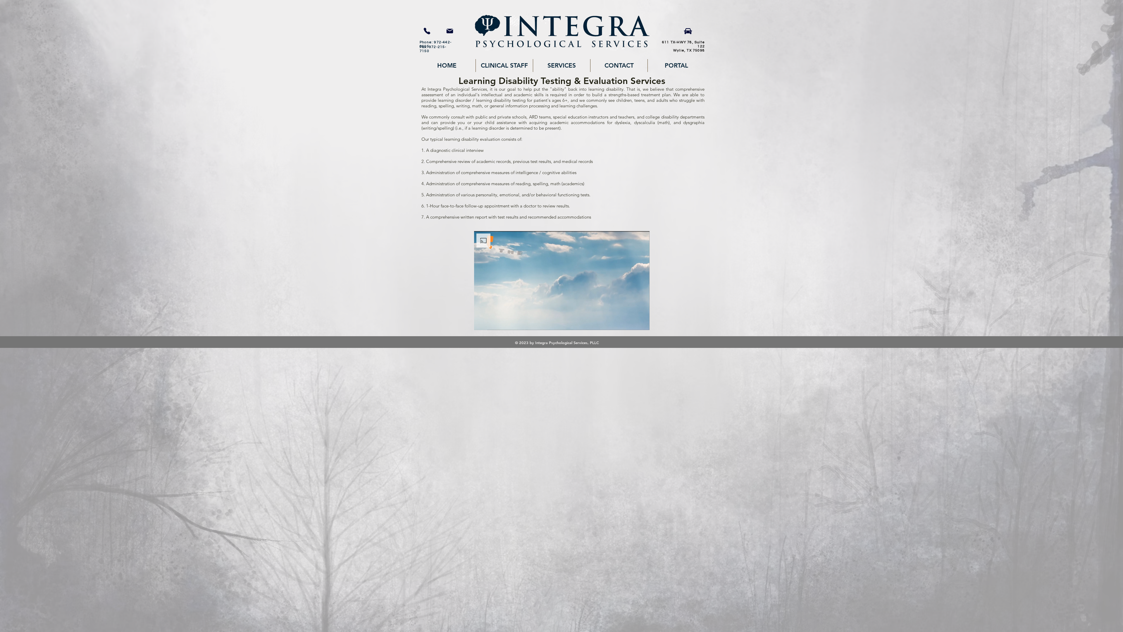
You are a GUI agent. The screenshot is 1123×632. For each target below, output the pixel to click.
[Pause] (481, 322)
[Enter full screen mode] (641, 322)
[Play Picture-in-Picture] (631, 322)
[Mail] (449, 31)
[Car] (688, 31)
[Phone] (426, 31)
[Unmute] (491, 322)
